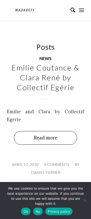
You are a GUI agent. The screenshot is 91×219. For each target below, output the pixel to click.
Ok (26, 211)
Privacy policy (59, 211)
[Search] (70, 10)
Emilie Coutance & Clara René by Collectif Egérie (46, 77)
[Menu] (81, 10)
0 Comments (56, 164)
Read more (45, 138)
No (38, 211)
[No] (84, 200)
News (45, 58)
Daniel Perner (45, 172)
